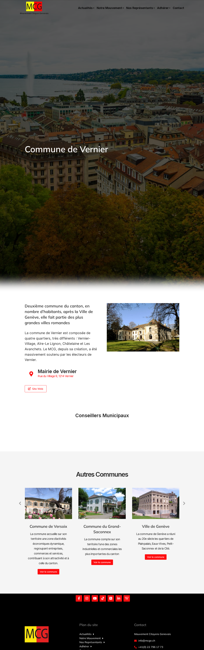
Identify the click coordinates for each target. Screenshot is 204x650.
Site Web (37, 388)
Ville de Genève (155, 526)
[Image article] (48, 503)
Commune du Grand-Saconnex (102, 529)
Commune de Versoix (48, 526)
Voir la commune (48, 571)
